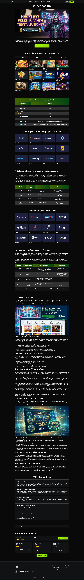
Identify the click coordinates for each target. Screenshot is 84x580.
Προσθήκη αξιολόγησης (63, 538)
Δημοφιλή (21, 57)
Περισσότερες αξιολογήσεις (42, 555)
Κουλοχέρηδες (61, 57)
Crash (48, 57)
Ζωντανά (34, 57)
